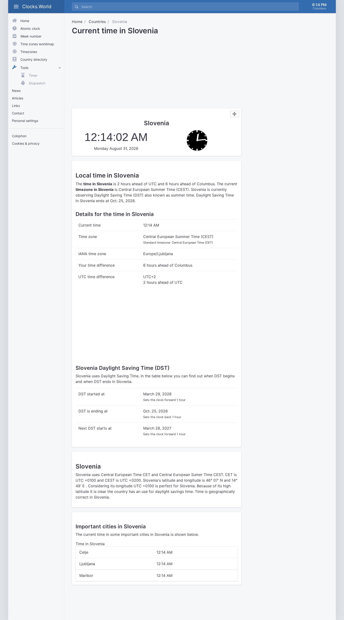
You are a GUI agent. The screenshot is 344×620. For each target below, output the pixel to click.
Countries (97, 21)
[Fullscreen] (234, 114)
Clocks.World (36, 6)
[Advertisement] (36, 222)
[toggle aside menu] (16, 6)
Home (77, 21)
